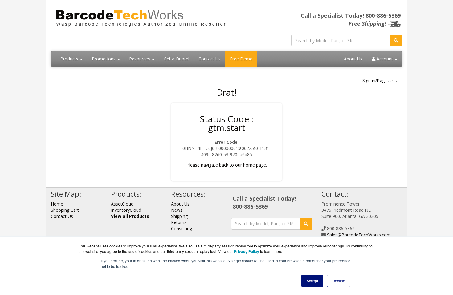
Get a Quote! (176, 59)
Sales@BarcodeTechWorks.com (359, 235)
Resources (140, 59)
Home (57, 204)
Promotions (104, 59)
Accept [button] (312, 280)
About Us (353, 59)
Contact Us (209, 59)
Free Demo (241, 59)
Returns (178, 222)
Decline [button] (338, 280)
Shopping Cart (65, 210)
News (176, 210)
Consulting (181, 228)
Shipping (179, 216)
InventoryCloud (126, 210)
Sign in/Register (378, 80)
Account (384, 59)
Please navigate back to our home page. (226, 165)
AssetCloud (122, 204)
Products (70, 59)
